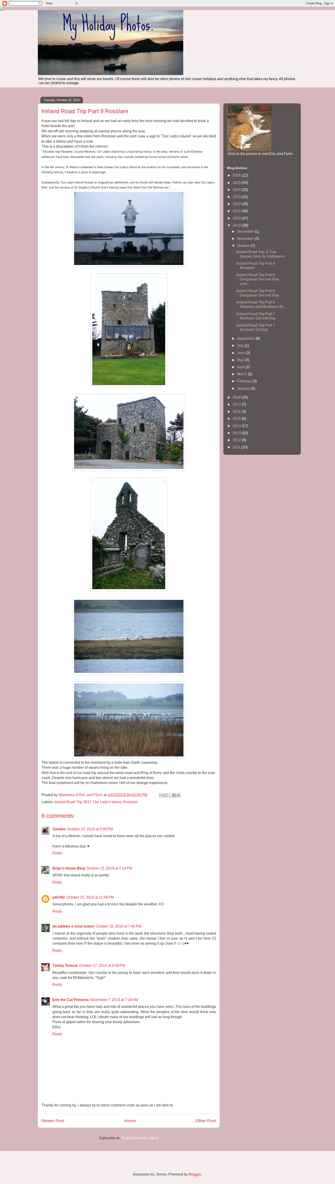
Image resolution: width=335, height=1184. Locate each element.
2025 (237, 183)
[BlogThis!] (165, 795)
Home (130, 1120)
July (241, 346)
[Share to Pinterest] (178, 795)
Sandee (59, 829)
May (241, 360)
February (245, 381)
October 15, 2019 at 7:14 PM (109, 868)
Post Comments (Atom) (140, 1138)
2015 (237, 419)
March (242, 374)
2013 (237, 433)
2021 (237, 211)
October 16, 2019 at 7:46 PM (118, 926)
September (246, 338)
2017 (237, 404)
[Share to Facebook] (174, 795)
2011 (237, 447)
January (244, 388)
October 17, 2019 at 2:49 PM (102, 965)
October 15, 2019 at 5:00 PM (90, 829)
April (241, 367)
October (244, 246)
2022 (237, 204)
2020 (237, 218)
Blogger (195, 1174)
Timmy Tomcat (65, 965)
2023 (237, 197)
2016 (237, 411)
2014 (237, 426)
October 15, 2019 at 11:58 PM (90, 897)
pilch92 (58, 897)
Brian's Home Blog (68, 868)
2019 (237, 225)
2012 (237, 440)
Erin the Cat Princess (70, 1000)
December (246, 231)
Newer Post (52, 1120)
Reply (57, 853)
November (246, 238)
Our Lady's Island (107, 802)
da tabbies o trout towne (73, 926)
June (241, 353)
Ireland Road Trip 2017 (72, 802)
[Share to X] (170, 795)
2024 (237, 190)
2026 (237, 175)
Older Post (205, 1120)
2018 (237, 397)
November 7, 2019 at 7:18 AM (114, 1000)
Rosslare (130, 802)
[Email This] (161, 795)
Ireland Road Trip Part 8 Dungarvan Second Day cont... (257, 279)
